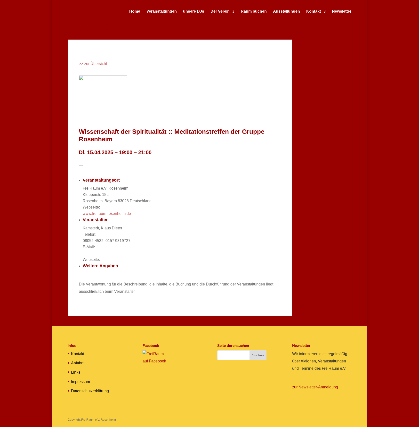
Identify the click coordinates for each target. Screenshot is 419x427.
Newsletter (341, 11)
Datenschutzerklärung (90, 391)
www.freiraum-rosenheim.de (107, 213)
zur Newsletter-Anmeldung (315, 387)
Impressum (80, 382)
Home (134, 11)
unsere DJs (193, 11)
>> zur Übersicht (93, 64)
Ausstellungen (286, 11)
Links (75, 372)
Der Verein (220, 11)
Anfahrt (77, 363)
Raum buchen (254, 11)
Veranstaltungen (161, 11)
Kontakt (313, 11)
